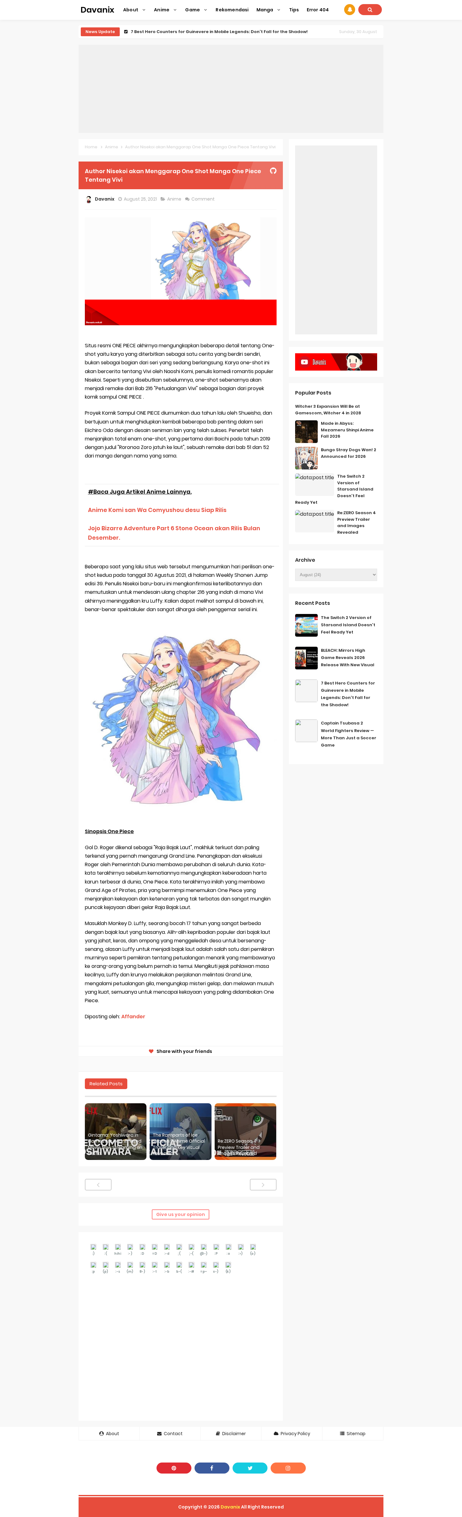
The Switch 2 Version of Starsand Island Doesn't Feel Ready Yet (348, 625)
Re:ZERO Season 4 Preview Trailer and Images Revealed (239, 1147)
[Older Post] (263, 1184)
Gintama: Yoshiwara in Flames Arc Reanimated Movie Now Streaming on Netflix (115, 1144)
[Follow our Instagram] (288, 1468)
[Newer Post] (98, 1184)
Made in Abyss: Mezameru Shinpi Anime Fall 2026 (347, 430)
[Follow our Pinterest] (174, 1468)
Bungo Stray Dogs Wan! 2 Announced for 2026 (348, 453)
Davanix (230, 1507)
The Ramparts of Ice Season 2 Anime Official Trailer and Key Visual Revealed (179, 1144)
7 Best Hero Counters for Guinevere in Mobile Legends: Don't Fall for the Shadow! (219, 32)
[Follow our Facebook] (212, 1468)
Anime (174, 199)
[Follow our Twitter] (250, 1468)
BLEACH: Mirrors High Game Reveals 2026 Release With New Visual (347, 657)
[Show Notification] (349, 9)
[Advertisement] (231, 89)
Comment (203, 199)
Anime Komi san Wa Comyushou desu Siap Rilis (157, 510)
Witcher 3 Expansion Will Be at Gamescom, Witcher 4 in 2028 (328, 409)
